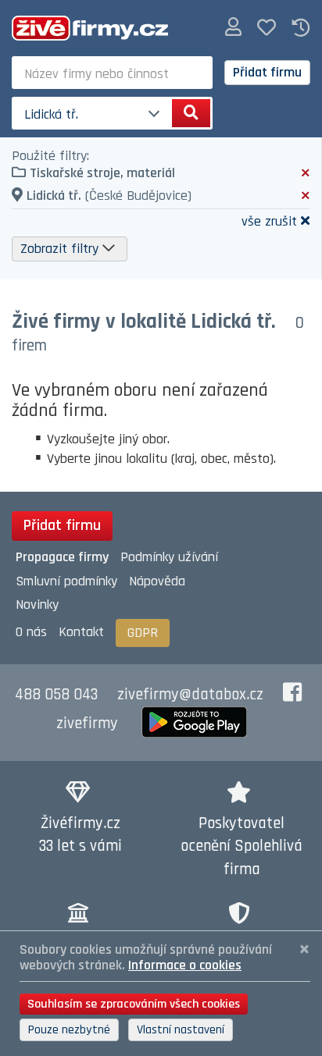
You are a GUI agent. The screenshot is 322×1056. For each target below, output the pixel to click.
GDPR (142, 633)
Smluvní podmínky (66, 581)
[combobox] (112, 73)
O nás (31, 632)
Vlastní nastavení (180, 1030)
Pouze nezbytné (69, 1030)
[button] (233, 28)
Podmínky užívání (169, 557)
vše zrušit (269, 220)
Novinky (37, 604)
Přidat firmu (267, 72)
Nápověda (157, 581)
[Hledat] (191, 113)
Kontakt (81, 632)
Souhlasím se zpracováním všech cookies (133, 1004)
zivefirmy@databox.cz (190, 694)
